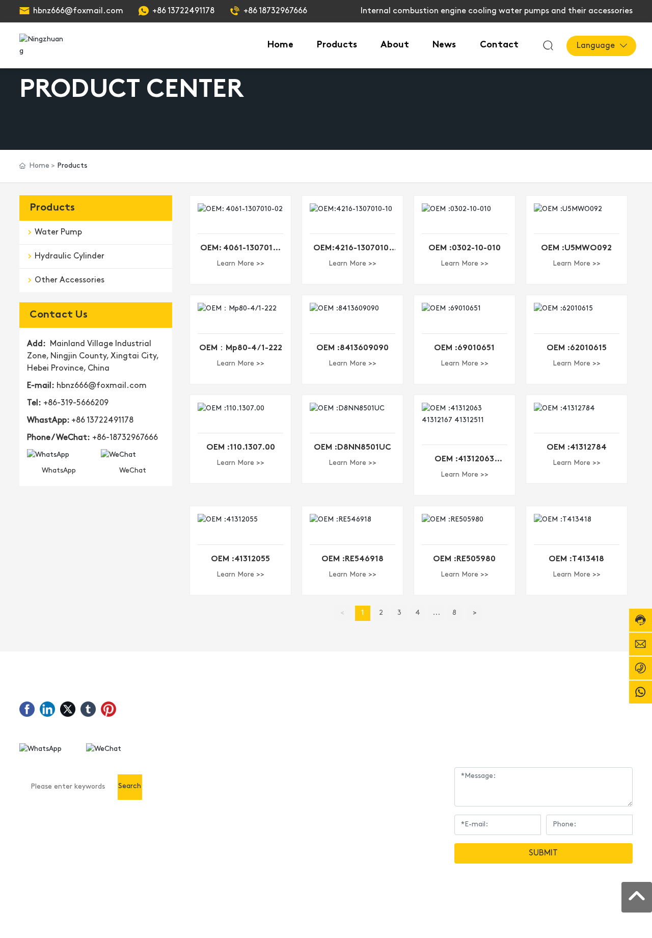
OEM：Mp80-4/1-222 (240, 348)
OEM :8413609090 (352, 348)
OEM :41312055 (240, 559)
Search (129, 786)
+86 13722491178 (183, 11)
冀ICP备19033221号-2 (477, 919)
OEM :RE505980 (464, 559)
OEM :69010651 (464, 348)
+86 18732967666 (275, 11)
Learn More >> (240, 264)
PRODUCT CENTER (131, 90)
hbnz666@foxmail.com (78, 11)
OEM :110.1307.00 (240, 448)
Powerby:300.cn (554, 919)
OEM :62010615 (577, 348)
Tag (593, 919)
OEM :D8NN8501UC (352, 448)
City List (619, 919)
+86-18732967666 (125, 438)
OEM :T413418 (576, 559)
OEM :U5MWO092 (576, 248)
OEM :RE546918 (352, 559)
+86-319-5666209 (75, 403)
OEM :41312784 (577, 448)
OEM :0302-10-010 (464, 248)
